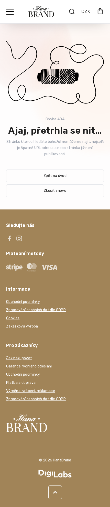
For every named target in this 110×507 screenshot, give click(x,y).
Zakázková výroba (22, 326)
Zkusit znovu (55, 190)
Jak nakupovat (19, 358)
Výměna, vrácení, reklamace (30, 391)
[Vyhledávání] (72, 11)
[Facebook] (9, 238)
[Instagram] (19, 238)
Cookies (12, 318)
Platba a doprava (21, 383)
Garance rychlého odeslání (29, 366)
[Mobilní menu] (10, 12)
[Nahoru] (55, 492)
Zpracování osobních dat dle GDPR (36, 310)
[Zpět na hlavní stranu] (55, 423)
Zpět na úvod (55, 176)
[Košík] (100, 11)
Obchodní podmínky (23, 302)
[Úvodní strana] (41, 11)
